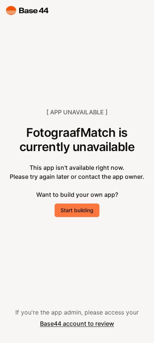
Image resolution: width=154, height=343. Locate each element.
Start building (77, 210)
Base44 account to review (77, 323)
